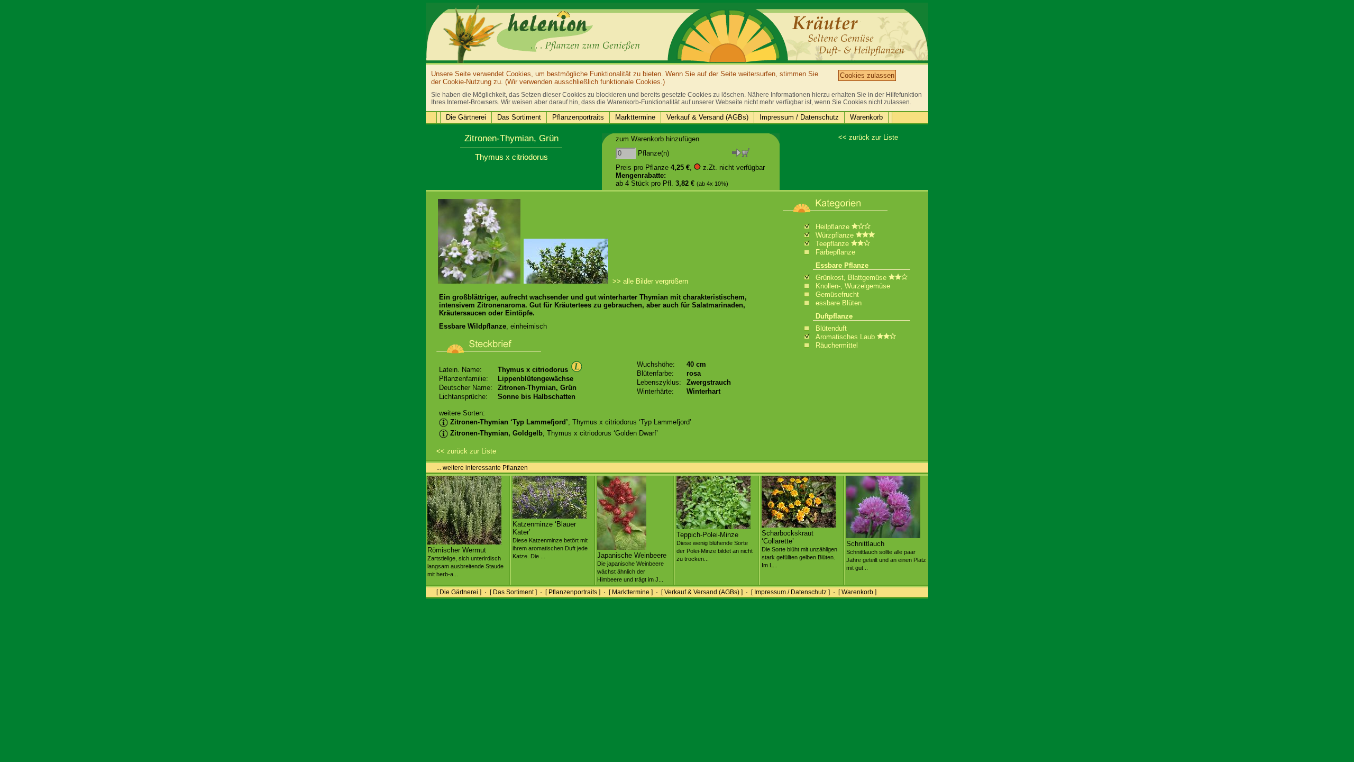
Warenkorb (866, 117)
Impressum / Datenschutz (799, 117)
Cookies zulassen (867, 75)
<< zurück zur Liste (868, 137)
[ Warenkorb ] (857, 592)
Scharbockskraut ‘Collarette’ (799, 548)
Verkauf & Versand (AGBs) (707, 117)
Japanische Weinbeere (631, 567)
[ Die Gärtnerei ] (458, 592)
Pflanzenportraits (578, 117)
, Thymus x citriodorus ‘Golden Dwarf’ (554, 433)
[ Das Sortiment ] (513, 592)
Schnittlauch (886, 555)
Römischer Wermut (465, 561)
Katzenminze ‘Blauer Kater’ (550, 539)
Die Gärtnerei (466, 117)
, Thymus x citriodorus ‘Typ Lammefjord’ (570, 422)
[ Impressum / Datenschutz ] (790, 592)
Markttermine (635, 117)
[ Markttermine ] (631, 592)
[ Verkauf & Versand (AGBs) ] (702, 592)
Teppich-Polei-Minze (714, 546)
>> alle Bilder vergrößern (650, 281)
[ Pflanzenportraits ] (572, 592)
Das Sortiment (519, 117)
